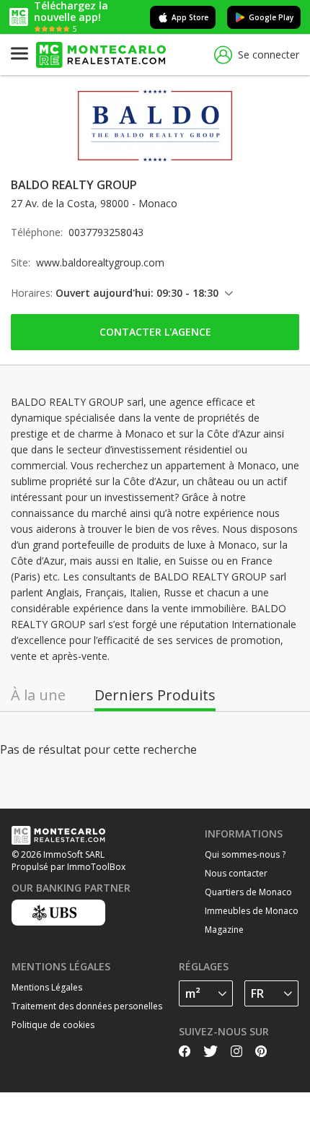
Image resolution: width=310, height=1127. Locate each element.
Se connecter (268, 54)
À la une (38, 695)
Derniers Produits (155, 695)
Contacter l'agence (155, 332)
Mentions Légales (47, 987)
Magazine (224, 929)
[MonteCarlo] (101, 55)
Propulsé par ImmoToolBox (68, 867)
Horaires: (32, 293)
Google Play (271, 17)
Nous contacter (236, 873)
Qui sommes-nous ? (245, 854)
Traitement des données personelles (87, 1006)
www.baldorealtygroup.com (100, 262)
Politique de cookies (53, 1025)
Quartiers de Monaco (248, 892)
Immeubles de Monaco (251, 911)
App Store (190, 17)
